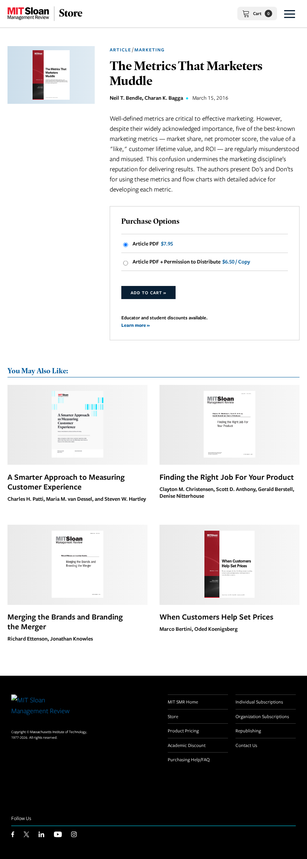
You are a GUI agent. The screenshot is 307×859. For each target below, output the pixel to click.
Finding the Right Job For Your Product (226, 476)
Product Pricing (183, 730)
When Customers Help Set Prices (216, 616)
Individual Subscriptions (259, 702)
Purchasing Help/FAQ (189, 759)
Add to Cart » (148, 292)
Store (173, 716)
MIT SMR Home (183, 702)
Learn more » (135, 325)
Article (120, 49)
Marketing (149, 49)
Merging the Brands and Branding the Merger (65, 621)
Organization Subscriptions (262, 716)
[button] (290, 13)
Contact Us (246, 745)
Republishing (248, 730)
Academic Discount (187, 745)
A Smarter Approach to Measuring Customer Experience (66, 481)
